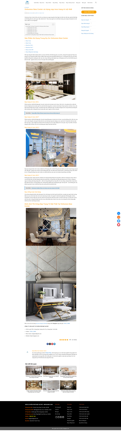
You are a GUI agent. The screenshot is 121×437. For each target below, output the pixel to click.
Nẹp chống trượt (70, 2)
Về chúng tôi (58, 407)
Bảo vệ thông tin (82, 420)
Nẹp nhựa (61, 2)
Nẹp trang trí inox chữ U (32, 30)
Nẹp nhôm (48, 2)
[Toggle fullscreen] (8, 431)
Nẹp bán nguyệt (70, 420)
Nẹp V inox (28, 40)
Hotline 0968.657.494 (89, 12)
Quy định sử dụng (83, 422)
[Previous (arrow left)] (1, 435)
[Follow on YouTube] (63, 417)
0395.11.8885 (67, 323)
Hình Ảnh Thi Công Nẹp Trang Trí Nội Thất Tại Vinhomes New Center (40, 34)
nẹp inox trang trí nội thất (41, 323)
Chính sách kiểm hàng (84, 411)
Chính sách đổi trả (83, 409)
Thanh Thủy (48, 352)
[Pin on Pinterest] (52, 344)
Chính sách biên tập (83, 418)
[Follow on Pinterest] (61, 417)
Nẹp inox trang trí (85, 19)
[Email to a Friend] (50, 344)
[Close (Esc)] (1, 431)
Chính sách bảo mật (83, 416)
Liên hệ (56, 409)
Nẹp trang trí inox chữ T (32, 29)
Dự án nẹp (27, 7)
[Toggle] (90, 19)
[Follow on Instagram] (59, 417)
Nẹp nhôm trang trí (85, 23)
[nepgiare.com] (28, 2)
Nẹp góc (78, 2)
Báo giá (84, 2)
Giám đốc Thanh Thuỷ (35, 420)
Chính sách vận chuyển (84, 414)
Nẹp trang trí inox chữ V (32, 31)
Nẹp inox (42, 2)
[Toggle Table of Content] (52, 24)
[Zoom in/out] (12, 431)
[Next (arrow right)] (5, 435)
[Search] (95, 2)
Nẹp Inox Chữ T (29, 47)
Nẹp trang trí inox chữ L (32, 27)
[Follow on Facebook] (56, 417)
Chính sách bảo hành (84, 407)
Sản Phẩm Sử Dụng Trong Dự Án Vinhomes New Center (37, 26)
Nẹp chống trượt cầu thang (33, 33)
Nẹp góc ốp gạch (85, 30)
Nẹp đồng (55, 2)
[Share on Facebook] (48, 344)
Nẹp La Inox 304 (29, 49)
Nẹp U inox (28, 43)
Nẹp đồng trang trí (85, 26)
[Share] (5, 431)
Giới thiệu (36, 2)
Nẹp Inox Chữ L (29, 45)
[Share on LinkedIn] (54, 344)
